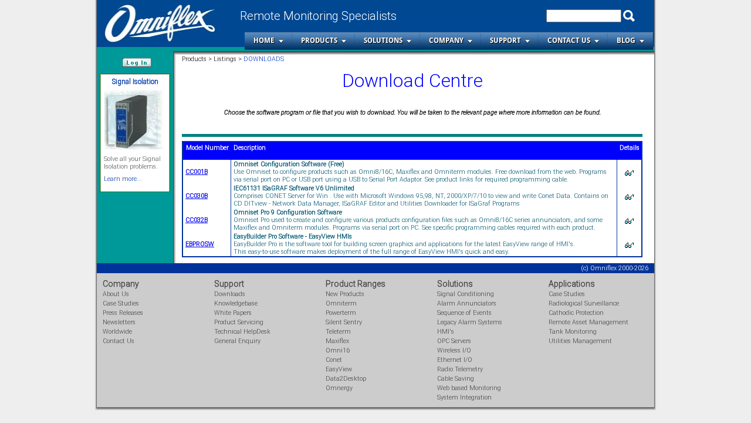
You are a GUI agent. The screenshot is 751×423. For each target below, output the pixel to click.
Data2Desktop (346, 378)
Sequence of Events (464, 313)
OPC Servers (454, 341)
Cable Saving (455, 378)
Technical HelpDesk (242, 331)
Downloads (229, 294)
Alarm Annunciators (466, 303)
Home (264, 40)
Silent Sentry (344, 322)
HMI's (445, 331)
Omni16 (338, 350)
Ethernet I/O (454, 360)
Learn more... (123, 179)
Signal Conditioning (465, 294)
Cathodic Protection (576, 313)
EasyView (339, 369)
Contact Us (568, 40)
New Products (345, 294)
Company (446, 40)
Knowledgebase (236, 303)
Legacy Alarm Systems (469, 322)
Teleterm (338, 331)
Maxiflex (337, 341)
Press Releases (123, 313)
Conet (334, 360)
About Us (116, 294)
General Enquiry (237, 341)
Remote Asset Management (588, 322)
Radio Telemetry (460, 369)
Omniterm (341, 303)
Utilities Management (580, 341)
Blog (626, 40)
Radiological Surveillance (584, 303)
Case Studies (121, 303)
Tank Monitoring (573, 331)
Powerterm (341, 313)
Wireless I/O (454, 350)
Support (505, 40)
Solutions (383, 40)
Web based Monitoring (469, 388)
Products (319, 40)
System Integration (464, 397)
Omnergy (339, 388)
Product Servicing (238, 322)
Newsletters (119, 322)
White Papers (233, 313)
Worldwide (117, 331)
